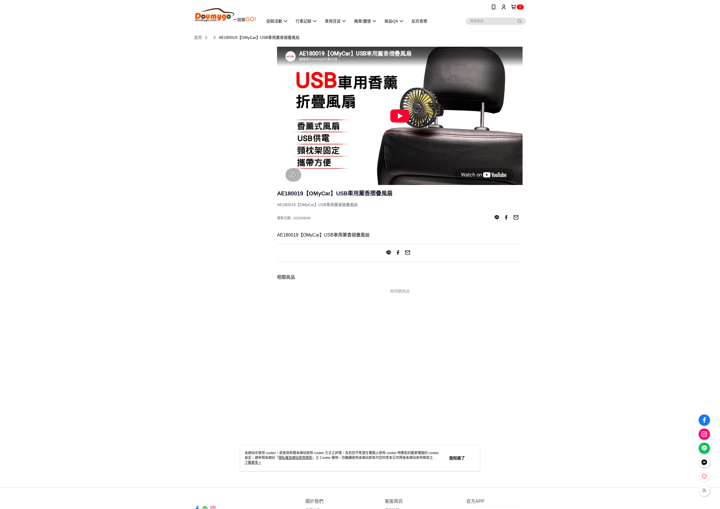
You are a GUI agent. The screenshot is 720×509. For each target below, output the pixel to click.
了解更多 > (253, 463)
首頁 (198, 37)
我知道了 (457, 458)
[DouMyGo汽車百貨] (225, 15)
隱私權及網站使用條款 (295, 458)
